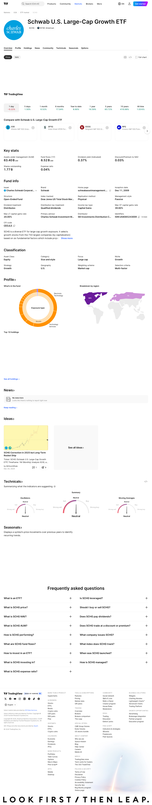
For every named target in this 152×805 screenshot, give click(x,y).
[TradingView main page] (6, 3)
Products (51, 4)
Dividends (51, 744)
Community (65, 4)
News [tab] (37, 48)
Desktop (51, 774)
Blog (76, 744)
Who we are (79, 739)
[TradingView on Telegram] (29, 698)
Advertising (133, 714)
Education (106, 719)
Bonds (50, 708)
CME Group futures (82, 726)
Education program (136, 721)
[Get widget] (130, 57)
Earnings (51, 741)
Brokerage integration (137, 716)
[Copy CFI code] (14, 226)
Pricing (77, 698)
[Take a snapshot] (125, 57)
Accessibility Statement (84, 782)
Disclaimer (79, 774)
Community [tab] (48, 48)
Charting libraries (135, 698)
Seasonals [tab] (73, 48)
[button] (58, 3)
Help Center (79, 747)
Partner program (135, 719)
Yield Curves (52, 757)
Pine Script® (52, 765)
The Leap (78, 719)
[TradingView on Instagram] (19, 698)
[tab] (8, 57)
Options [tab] (84, 48)
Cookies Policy (80, 780)
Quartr (36, 726)
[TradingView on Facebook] (10, 698)
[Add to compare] (33, 128)
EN (123, 4)
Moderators (107, 709)
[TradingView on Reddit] (38, 698)
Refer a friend (108, 701)
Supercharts (52, 696)
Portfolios (51, 754)
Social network (108, 696)
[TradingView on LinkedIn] (24, 698)
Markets (78, 4)
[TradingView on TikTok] (34, 698)
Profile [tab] (18, 48)
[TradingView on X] (5, 698)
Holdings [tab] (28, 48)
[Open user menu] (129, 3)
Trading (106, 716)
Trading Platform (135, 706)
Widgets (132, 696)
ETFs (50, 706)
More (99, 4)
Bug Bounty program (83, 788)
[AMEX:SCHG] (6, 447)
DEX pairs (51, 716)
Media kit (78, 752)
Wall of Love (107, 698)
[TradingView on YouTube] (15, 698)
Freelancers (107, 734)
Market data (79, 701)
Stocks (50, 703)
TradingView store (82, 759)
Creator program (109, 704)
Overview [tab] (8, 48)
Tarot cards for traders (83, 762)
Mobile (50, 772)
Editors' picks (108, 721)
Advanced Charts (135, 704)
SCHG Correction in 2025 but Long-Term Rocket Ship (25, 454)
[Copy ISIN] (139, 217)
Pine (49, 719)
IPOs (49, 747)
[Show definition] (36, 157)
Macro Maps (52, 762)
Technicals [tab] (61, 48)
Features (78, 696)
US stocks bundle (81, 731)
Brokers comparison (82, 716)
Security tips (80, 785)
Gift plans (78, 704)
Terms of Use (80, 772)
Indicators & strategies (111, 729)
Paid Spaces (107, 737)
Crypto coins (53, 711)
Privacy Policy (80, 777)
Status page (79, 790)
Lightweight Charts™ (137, 701)
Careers (78, 749)
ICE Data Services (31, 710)
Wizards (106, 731)
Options (51, 759)
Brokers (89, 4)
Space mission (80, 741)
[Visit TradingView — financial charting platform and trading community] (13, 94)
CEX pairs (51, 714)
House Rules (107, 706)
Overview (78, 711)
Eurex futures (80, 729)
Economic (51, 739)
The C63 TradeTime (82, 765)
